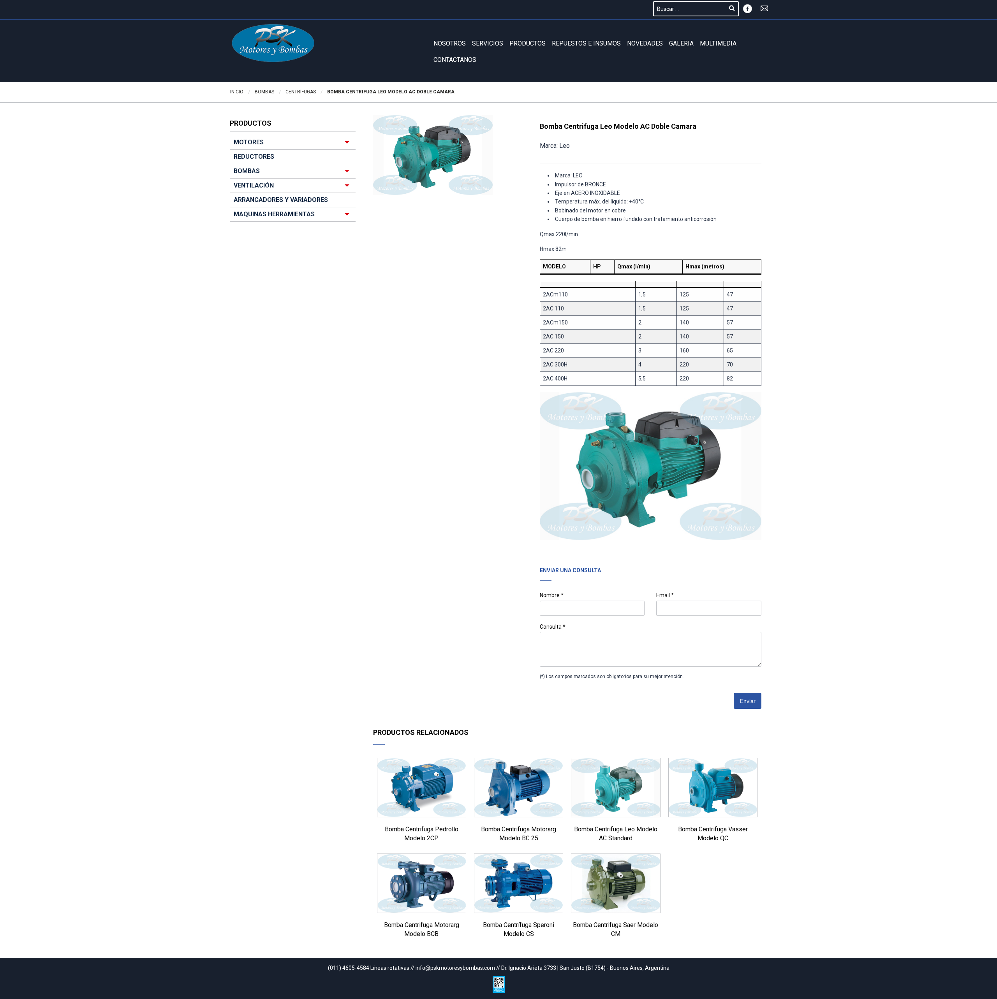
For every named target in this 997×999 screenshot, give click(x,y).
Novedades (645, 43)
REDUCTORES (254, 156)
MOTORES (249, 142)
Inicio (236, 92)
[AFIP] (499, 982)
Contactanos (454, 59)
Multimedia (718, 43)
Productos (527, 43)
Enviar (748, 701)
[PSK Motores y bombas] (273, 43)
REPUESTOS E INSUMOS (586, 43)
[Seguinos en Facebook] (747, 7)
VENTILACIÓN (254, 185)
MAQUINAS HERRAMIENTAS (274, 214)
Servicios (487, 43)
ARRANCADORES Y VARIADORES (281, 199)
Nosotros (449, 43)
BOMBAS (247, 171)
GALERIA (681, 43)
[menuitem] (293, 178)
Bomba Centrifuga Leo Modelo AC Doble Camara (390, 92)
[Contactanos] (764, 7)
